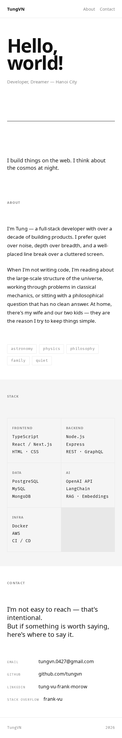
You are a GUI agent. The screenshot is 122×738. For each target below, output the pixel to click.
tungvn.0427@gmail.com (50, 661)
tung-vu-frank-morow (47, 686)
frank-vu (34, 699)
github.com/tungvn (44, 674)
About (89, 9)
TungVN (16, 9)
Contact (107, 9)
